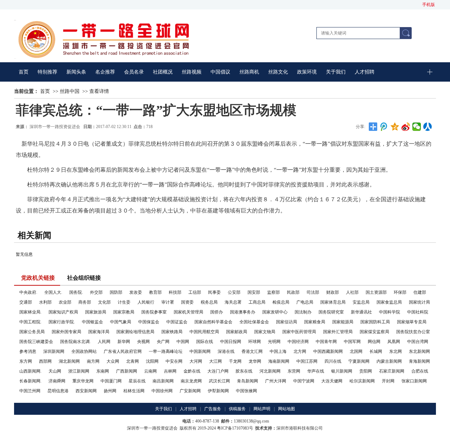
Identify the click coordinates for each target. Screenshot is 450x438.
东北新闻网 (419, 351)
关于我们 (336, 72)
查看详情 (99, 91)
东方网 (25, 361)
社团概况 (163, 72)
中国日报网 (230, 341)
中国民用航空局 (204, 331)
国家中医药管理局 (299, 331)
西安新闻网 (86, 390)
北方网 (300, 351)
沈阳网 (152, 361)
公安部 (234, 292)
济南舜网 (57, 381)
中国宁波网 (303, 381)
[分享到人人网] (427, 126)
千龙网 (235, 361)
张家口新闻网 (414, 381)
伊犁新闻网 (218, 390)
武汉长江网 (219, 381)
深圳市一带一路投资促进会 (55, 126)
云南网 (150, 371)
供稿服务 (237, 408)
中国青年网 (326, 341)
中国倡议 (220, 72)
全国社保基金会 (254, 321)
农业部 (65, 302)
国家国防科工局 (375, 321)
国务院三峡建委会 (36, 341)
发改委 (135, 292)
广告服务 (212, 408)
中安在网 (174, 361)
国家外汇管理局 (338, 331)
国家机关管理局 (188, 312)
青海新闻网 (419, 361)
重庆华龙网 (83, 381)
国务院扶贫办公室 (413, 331)
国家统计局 (419, 302)
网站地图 (286, 408)
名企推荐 (105, 72)
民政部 (293, 292)
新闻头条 (76, 72)
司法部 (313, 292)
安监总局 (361, 302)
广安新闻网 (190, 390)
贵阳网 (365, 371)
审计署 (167, 302)
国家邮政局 (236, 331)
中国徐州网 (162, 390)
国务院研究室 (331, 312)
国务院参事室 (154, 312)
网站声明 (261, 408)
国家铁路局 (171, 331)
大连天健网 (331, 381)
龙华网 (255, 361)
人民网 (104, 341)
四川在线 (332, 361)
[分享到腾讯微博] (384, 126)
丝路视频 (191, 72)
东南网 (102, 371)
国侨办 (216, 312)
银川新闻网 (341, 371)
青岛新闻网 (247, 381)
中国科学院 (389, 312)
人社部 (352, 292)
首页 (23, 72)
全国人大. (53, 292)
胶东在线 (244, 371)
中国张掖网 (246, 390)
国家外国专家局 (66, 331)
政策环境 (307, 72)
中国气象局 (120, 321)
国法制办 (303, 312)
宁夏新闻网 (358, 361)
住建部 (419, 292)
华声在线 (315, 371)
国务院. (76, 292)
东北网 (395, 351)
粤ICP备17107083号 (235, 428)
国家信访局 (286, 321)
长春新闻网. (30, 381)
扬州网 (110, 390)
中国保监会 (148, 321)
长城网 (375, 351)
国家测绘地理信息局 (135, 331)
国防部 (116, 292)
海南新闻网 (278, 361)
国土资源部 (376, 292)
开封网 (388, 381)
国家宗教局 (123, 312)
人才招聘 (364, 72)
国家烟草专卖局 (411, 321)
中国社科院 (417, 312)
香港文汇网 (252, 351)
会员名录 (134, 72)
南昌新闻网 (163, 381)
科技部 (175, 292)
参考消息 (27, 351)
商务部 (84, 302)
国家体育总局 (333, 302)
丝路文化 (278, 72)
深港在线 (226, 351)
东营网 (294, 371)
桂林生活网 (133, 390)
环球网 (254, 341)
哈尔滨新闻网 (362, 381)
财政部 (332, 292)
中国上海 (278, 351)
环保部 (400, 292)
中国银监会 (92, 321)
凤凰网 (393, 341)
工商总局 (257, 302)
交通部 (25, 302)
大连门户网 (218, 371)
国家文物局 (264, 331)
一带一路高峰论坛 (165, 351)
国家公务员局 (32, 331)
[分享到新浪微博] (405, 126)
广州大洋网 (275, 381)
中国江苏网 (306, 361)
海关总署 (233, 302)
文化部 (104, 302)
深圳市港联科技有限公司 (299, 428)
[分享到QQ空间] (395, 126)
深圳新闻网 (53, 351)
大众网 (113, 361)
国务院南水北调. (75, 341)
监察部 (273, 292)
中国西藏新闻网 (328, 351)
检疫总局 (280, 302)
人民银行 (145, 302)
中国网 (182, 341)
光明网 (274, 341)
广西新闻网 (126, 371)
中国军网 (352, 341)
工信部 (194, 292)
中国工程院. (30, 321)
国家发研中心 (275, 312)
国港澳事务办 (242, 312)
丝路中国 (69, 91)
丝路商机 (249, 72)
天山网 (55, 371)
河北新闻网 (270, 371)
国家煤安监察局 (374, 331)
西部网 (45, 361)
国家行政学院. (62, 321)
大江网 (215, 361)
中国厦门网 (111, 381)
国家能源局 (342, 321)
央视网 (143, 341)
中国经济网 (298, 341)
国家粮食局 (314, 321)
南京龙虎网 (191, 381)
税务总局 (209, 302)
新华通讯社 (361, 312)
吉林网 (170, 371)
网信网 (374, 341)
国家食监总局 (389, 302)
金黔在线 (192, 371)
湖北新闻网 (69, 361)
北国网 (356, 351)
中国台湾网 (417, 341)
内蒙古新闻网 (389, 361)
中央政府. (28, 292)
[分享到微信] (416, 126)
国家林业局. (30, 312)
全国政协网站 (84, 351)
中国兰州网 (29, 390)
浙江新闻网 (78, 371)
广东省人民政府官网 (123, 351)
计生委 (124, 302)
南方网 (93, 361)
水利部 (45, 302)
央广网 (163, 341)
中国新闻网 (200, 351)
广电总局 (304, 302)
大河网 (195, 361)
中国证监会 (176, 321)
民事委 (214, 292)
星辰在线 (137, 381)
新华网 (123, 341)
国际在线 (204, 341)
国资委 (187, 302)
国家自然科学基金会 (213, 321)
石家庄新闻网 (391, 371)
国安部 (254, 292)
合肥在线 (419, 371)
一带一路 (316, 144)
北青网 (132, 361)
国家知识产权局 (63, 312)
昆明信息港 (58, 390)
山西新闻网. (30, 371)
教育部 (155, 292)
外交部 (96, 292)
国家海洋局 (98, 331)
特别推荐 (47, 72)
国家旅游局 (95, 312)
